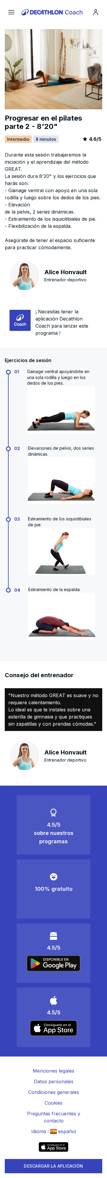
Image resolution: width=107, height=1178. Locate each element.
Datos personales (53, 1081)
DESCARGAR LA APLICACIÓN (53, 1165)
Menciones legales (53, 1071)
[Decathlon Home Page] (52, 12)
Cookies (53, 1103)
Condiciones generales (53, 1092)
